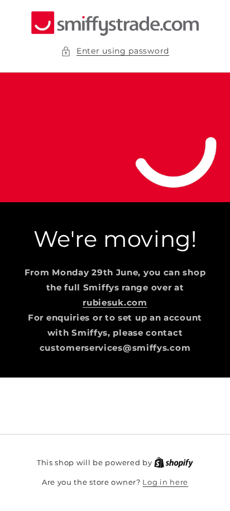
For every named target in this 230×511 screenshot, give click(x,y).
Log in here (165, 481)
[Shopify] (173, 462)
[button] (115, 51)
